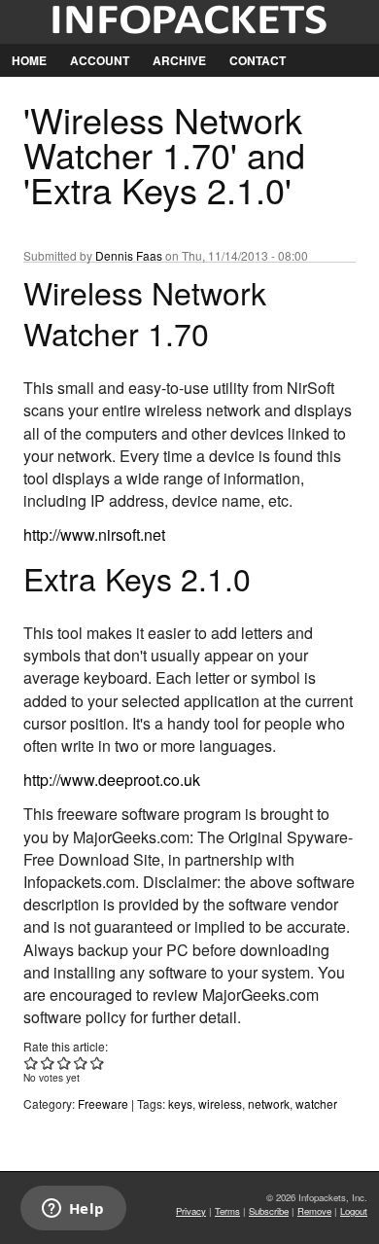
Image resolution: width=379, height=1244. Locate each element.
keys (180, 1103)
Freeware (103, 1103)
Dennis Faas (128, 255)
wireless (220, 1103)
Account (99, 60)
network (269, 1103)
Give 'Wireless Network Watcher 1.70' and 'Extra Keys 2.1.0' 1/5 (31, 1062)
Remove (314, 1211)
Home (29, 60)
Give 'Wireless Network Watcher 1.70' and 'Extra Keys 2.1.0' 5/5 (97, 1062)
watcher (316, 1103)
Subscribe (269, 1211)
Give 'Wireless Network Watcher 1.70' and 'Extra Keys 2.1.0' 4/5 (81, 1062)
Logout (353, 1211)
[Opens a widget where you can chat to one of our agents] (72, 1210)
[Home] (189, 22)
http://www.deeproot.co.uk (111, 779)
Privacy (191, 1211)
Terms (227, 1211)
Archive (179, 60)
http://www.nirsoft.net (94, 534)
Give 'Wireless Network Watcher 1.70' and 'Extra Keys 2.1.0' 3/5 (64, 1062)
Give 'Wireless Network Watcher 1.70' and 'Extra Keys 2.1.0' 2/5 (48, 1062)
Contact (257, 60)
